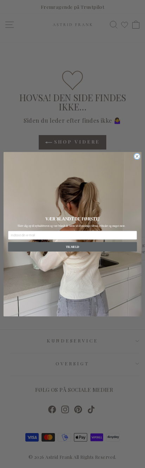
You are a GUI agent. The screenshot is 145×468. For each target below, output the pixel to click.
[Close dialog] (137, 156)
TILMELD (72, 246)
